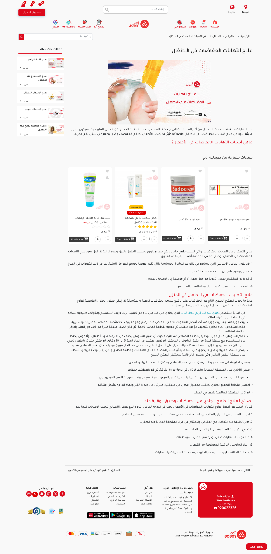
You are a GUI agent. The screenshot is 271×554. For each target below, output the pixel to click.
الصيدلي (95, 500)
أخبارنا (149, 496)
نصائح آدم (231, 36)
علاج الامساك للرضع (36, 109)
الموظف (94, 504)
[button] (34, 5)
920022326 (227, 508)
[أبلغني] (107, 177)
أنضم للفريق (92, 493)
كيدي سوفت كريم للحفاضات (199, 313)
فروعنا (245, 12)
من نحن (148, 493)
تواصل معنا (256, 546)
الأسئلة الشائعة (144, 500)
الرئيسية (245, 36)
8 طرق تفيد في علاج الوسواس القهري (88, 470)
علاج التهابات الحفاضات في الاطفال (189, 36)
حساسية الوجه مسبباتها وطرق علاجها (220, 470)
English (232, 12)
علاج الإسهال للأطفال (35, 93)
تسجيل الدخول (32, 12)
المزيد (25, 68)
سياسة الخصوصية (116, 493)
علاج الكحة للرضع (37, 60)
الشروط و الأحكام (116, 496)
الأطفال (217, 36)
